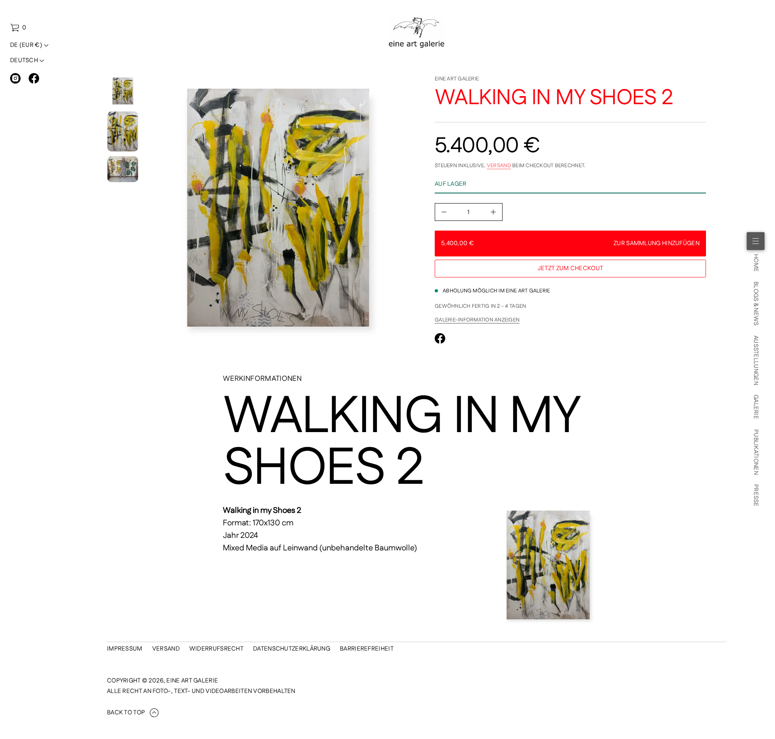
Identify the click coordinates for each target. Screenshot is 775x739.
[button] (18, 28)
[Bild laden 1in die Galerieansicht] (122, 91)
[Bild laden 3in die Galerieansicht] (122, 169)
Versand (499, 165)
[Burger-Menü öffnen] (756, 241)
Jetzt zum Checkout (570, 268)
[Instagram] (15, 78)
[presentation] (278, 211)
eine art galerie (457, 78)
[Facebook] (34, 78)
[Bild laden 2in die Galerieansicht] (122, 131)
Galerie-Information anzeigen (477, 319)
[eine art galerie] (416, 33)
